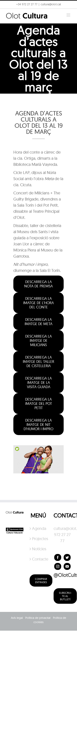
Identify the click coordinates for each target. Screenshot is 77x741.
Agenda (38, 528)
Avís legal (17, 618)
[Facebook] (57, 557)
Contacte (38, 559)
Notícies (38, 548)
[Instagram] (57, 566)
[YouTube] (67, 566)
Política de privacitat (38, 618)
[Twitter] (67, 557)
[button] (8, 13)
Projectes (38, 538)
